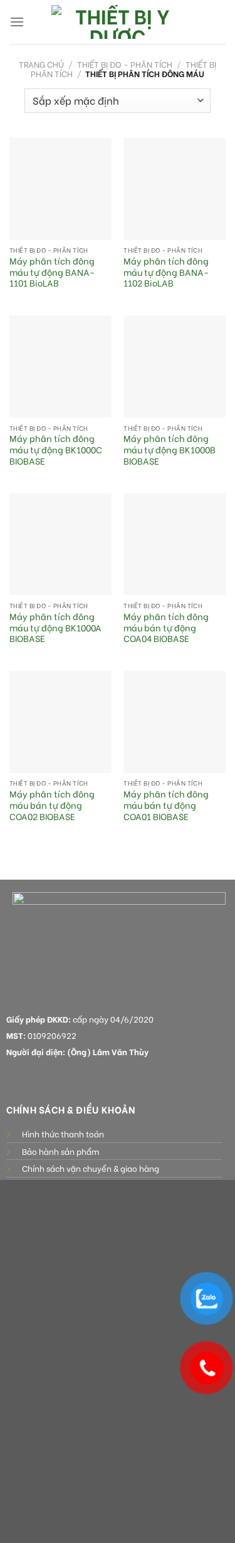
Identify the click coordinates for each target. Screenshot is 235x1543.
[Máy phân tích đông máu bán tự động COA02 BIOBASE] (60, 722)
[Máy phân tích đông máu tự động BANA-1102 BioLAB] (174, 189)
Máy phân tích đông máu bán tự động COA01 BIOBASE (166, 805)
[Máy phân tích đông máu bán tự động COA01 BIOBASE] (174, 722)
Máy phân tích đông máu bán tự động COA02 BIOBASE (52, 805)
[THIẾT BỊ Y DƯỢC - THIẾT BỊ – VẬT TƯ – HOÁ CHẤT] (117, 22)
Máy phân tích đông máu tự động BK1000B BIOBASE (169, 449)
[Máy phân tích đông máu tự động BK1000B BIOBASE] (174, 366)
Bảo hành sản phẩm (60, 1151)
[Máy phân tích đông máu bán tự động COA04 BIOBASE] (174, 544)
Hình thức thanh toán (63, 1133)
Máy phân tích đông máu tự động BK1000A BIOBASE (55, 628)
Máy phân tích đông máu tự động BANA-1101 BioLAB (52, 272)
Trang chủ (41, 64)
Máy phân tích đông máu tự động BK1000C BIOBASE (55, 449)
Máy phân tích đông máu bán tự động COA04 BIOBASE (166, 628)
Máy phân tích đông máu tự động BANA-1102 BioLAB (166, 272)
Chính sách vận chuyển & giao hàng (90, 1168)
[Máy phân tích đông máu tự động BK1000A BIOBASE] (60, 544)
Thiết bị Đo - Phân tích (124, 64)
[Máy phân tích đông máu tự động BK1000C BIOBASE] (60, 366)
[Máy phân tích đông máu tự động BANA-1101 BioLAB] (60, 189)
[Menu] (16, 21)
